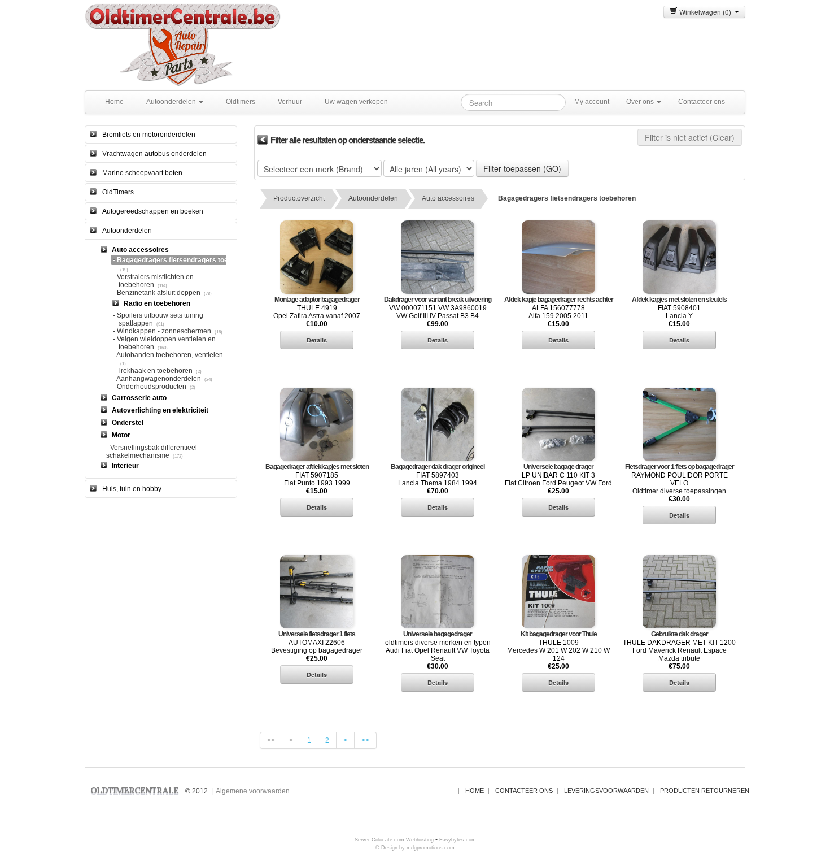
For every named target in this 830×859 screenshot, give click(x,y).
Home (114, 102)
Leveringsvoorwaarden (606, 790)
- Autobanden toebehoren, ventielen (168, 355)
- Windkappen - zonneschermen (162, 331)
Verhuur (290, 102)
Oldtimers (240, 102)
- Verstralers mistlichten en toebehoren (153, 281)
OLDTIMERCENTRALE (134, 790)
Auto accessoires (448, 198)
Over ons (641, 102)
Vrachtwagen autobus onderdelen (154, 154)
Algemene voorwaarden (253, 791)
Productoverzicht (299, 198)
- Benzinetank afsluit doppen (156, 293)
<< (271, 740)
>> (365, 740)
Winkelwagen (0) (706, 11)
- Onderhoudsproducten (149, 387)
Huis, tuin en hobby (131, 489)
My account (591, 102)
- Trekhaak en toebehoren (153, 371)
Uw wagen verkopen (356, 102)
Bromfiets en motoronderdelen (148, 134)
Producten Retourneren (704, 790)
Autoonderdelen (172, 102)
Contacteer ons (701, 102)
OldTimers (118, 192)
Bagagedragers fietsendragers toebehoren (567, 198)
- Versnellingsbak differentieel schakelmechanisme (151, 451)
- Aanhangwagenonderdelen (157, 379)
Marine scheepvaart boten (142, 173)
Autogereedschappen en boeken (152, 211)
